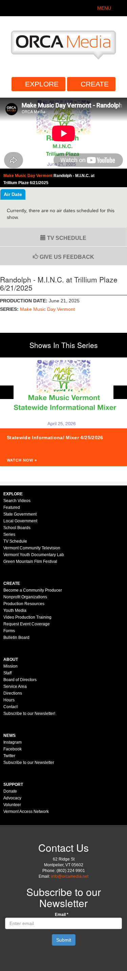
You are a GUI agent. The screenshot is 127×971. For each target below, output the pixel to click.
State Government (20, 514)
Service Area (15, 686)
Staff (7, 673)
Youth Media (14, 610)
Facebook (12, 749)
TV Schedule (66, 238)
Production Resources (23, 603)
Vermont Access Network (26, 811)
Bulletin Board (16, 637)
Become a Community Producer (32, 590)
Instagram (12, 742)
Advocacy (12, 798)
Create (95, 84)
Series (9, 534)
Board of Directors (20, 679)
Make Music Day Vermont (47, 309)
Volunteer (12, 804)
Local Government (20, 521)
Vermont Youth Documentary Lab (33, 554)
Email (61, 914)
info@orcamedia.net (69, 876)
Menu (104, 8)
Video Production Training (27, 617)
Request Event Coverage (26, 624)
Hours (9, 700)
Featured (11, 507)
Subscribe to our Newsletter (28, 762)
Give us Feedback (66, 257)
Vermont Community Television (31, 548)
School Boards (16, 527)
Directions (12, 693)
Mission (10, 666)
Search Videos (16, 500)
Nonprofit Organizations (25, 597)
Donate (10, 791)
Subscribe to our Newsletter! (29, 713)
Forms (9, 630)
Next (120, 392)
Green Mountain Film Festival (30, 561)
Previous (7, 392)
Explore (42, 84)
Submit (63, 940)
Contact (10, 706)
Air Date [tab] (13, 194)
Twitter (9, 755)
